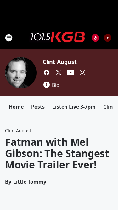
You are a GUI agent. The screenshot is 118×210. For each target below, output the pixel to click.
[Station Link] (57, 37)
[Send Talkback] (95, 38)
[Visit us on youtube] (70, 72)
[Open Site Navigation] (9, 38)
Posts (38, 106)
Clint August (60, 61)
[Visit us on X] (58, 72)
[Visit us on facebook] (46, 72)
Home (16, 106)
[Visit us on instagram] (82, 72)
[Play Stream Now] (107, 38)
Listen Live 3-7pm (74, 106)
